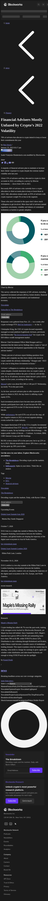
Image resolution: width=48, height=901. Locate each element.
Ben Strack (7, 145)
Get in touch (27, 801)
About (6, 858)
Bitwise (8, 478)
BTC (7, 481)
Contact (6, 866)
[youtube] (6, 823)
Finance (8, 113)
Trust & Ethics (9, 883)
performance (10, 415)
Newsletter (5, 305)
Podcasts (7, 834)
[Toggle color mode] (43, 4)
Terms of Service (10, 890)
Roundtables (8, 845)
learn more (13, 544)
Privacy (6, 886)
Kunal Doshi (8, 660)
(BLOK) (25, 428)
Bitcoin (3, 384)
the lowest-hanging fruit (23, 335)
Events (6, 841)
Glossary (7, 894)
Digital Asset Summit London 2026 (14, 549)
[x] (15, 823)
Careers (7, 862)
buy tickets (5, 544)
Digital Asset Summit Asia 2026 (12, 514)
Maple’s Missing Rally (9, 623)
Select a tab (5, 684)
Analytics (7, 849)
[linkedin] (10, 823)
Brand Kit (7, 870)
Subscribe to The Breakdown (11, 310)
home (8, 23)
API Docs (7, 879)
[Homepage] (13, 4)
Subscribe (36, 770)
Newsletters (8, 838)
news (7, 68)
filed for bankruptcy (25, 325)
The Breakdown (7, 493)
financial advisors (12, 484)
